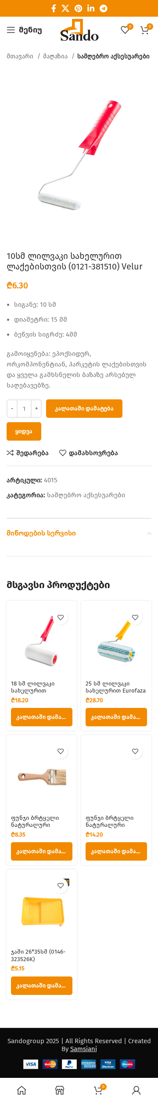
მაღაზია (56, 56)
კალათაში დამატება (84, 408)
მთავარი (21, 56)
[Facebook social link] (54, 8)
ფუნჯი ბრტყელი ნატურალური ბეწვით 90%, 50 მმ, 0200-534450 (38, 828)
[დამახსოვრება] (60, 617)
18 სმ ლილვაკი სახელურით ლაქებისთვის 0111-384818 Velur (38, 694)
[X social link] (65, 8)
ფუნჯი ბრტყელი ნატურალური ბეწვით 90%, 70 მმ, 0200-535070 (112, 828)
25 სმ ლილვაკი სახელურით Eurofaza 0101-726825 (116, 690)
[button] (41, 717)
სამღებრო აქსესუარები (113, 56)
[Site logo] (79, 29)
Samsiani (83, 1049)
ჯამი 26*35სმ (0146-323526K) (38, 955)
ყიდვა (23, 431)
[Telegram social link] (103, 8)
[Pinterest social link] (78, 8)
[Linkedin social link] (91, 8)
